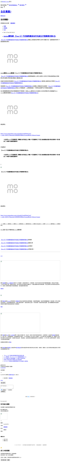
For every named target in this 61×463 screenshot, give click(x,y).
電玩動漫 (10, 378)
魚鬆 (2, 306)
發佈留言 (3, 391)
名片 (5, 29)
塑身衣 (2, 288)
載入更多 (3, 382)
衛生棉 (4, 347)
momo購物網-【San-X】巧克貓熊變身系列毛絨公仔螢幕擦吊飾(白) (30, 36)
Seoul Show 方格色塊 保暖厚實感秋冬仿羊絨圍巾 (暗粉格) (16, 361)
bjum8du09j (3, 367)
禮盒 (10, 342)
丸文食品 (12, 335)
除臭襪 (4, 283)
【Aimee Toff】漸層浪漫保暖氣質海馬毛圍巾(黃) (14, 355)
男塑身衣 (18, 301)
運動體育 (12, 23)
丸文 (7, 335)
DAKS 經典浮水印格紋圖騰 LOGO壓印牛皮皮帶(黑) (14, 358)
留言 (13, 374)
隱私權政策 (38, 445)
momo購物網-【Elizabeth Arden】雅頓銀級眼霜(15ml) (15, 356)
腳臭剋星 (11, 283)
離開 (8, 460)
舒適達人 (9, 347)
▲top (2, 380)
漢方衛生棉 (18, 347)
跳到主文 (3, 15)
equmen (9, 301)
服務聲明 (45, 445)
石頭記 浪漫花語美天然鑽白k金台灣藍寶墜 (13, 359)
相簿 (5, 26)
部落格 (5, 28)
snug (2, 255)
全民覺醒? (6, 11)
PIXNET (19, 445)
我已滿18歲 (3, 460)
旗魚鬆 (53, 335)
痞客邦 (10, 374)
